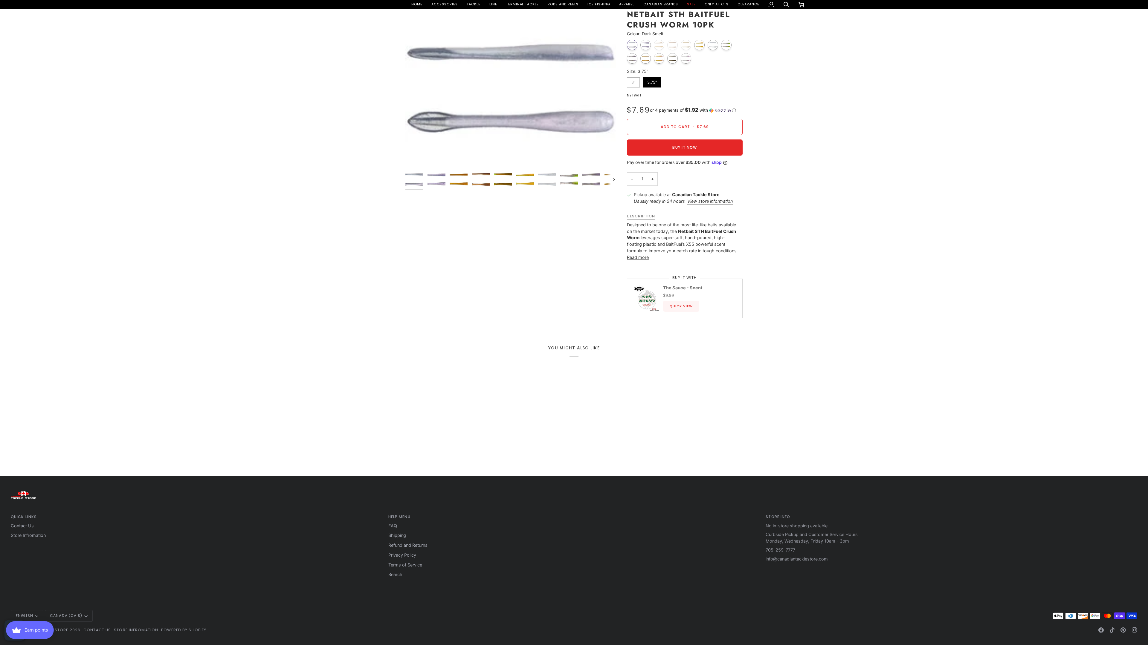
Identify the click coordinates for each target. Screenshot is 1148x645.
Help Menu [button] (399, 516)
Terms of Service (405, 565)
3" (633, 81)
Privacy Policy (402, 555)
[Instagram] (1134, 630)
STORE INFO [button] (778, 516)
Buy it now (684, 147)
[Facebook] (1101, 630)
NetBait (634, 95)
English (24, 615)
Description (641, 216)
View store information (710, 201)
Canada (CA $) (66, 615)
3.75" (652, 81)
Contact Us (22, 526)
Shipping (397, 535)
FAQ (392, 526)
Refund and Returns (408, 545)
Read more (638, 257)
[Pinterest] (1123, 630)
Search (395, 574)
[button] (444, 4)
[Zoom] (510, 88)
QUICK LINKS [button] (24, 516)
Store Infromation (28, 535)
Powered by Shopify (183, 629)
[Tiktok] (1112, 630)
